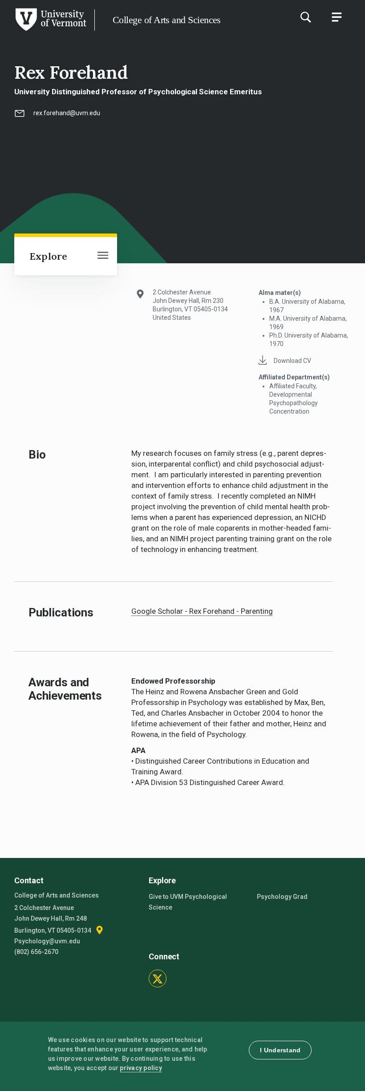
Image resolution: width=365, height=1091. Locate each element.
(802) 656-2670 (36, 951)
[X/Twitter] (157, 978)
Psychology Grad (282, 896)
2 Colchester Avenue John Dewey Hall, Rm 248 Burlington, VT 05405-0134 (53, 919)
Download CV (292, 360)
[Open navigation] (103, 256)
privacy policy (141, 1067)
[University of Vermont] (50, 30)
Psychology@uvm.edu (47, 941)
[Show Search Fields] (305, 17)
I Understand (280, 1050)
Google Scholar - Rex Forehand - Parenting (202, 611)
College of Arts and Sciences (167, 19)
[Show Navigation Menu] (336, 17)
